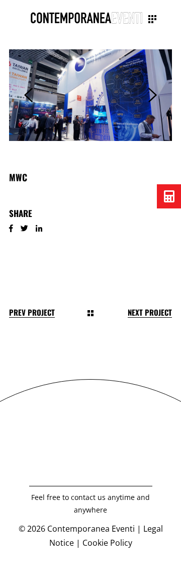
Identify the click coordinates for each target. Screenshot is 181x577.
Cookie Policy (107, 542)
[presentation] (28, 95)
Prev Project (32, 312)
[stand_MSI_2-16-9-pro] (90, 95)
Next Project (150, 312)
